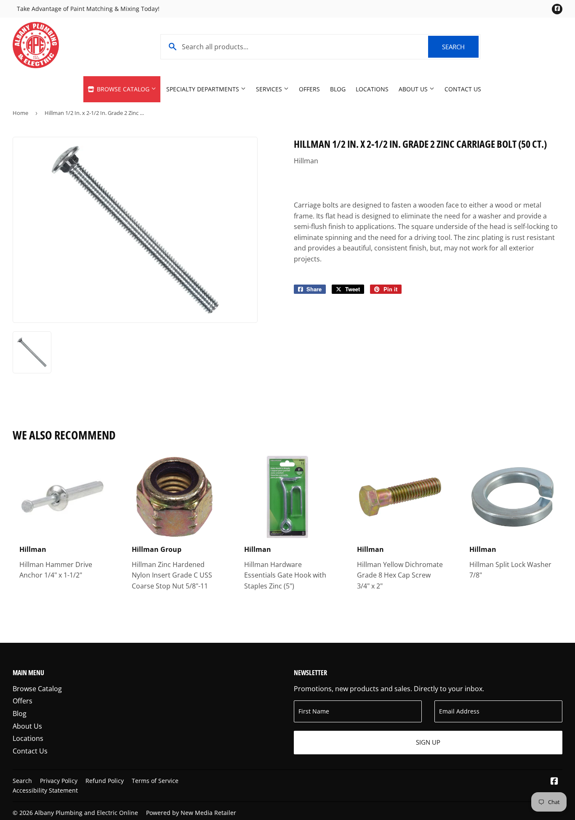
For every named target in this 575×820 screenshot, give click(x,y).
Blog (338, 89)
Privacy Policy (58, 781)
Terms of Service (155, 781)
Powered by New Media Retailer (191, 813)
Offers (309, 89)
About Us (414, 89)
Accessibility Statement (45, 790)
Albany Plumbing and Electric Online (86, 813)
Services (270, 89)
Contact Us (463, 89)
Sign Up (428, 742)
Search (460, 47)
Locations (372, 89)
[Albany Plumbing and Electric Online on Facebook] (554, 781)
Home (20, 113)
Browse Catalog (123, 89)
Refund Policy (104, 781)
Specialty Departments (203, 89)
